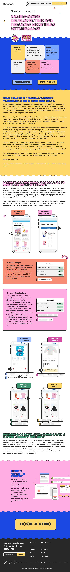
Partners (42, 3)
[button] (48, 3)
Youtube (43, 553)
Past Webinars (45, 556)
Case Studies (35, 3)
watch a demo (22, 82)
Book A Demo (59, 3)
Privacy (32, 553)
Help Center (44, 549)
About (32, 546)
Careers (32, 549)
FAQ (42, 546)
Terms (32, 556)
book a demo (47, 82)
